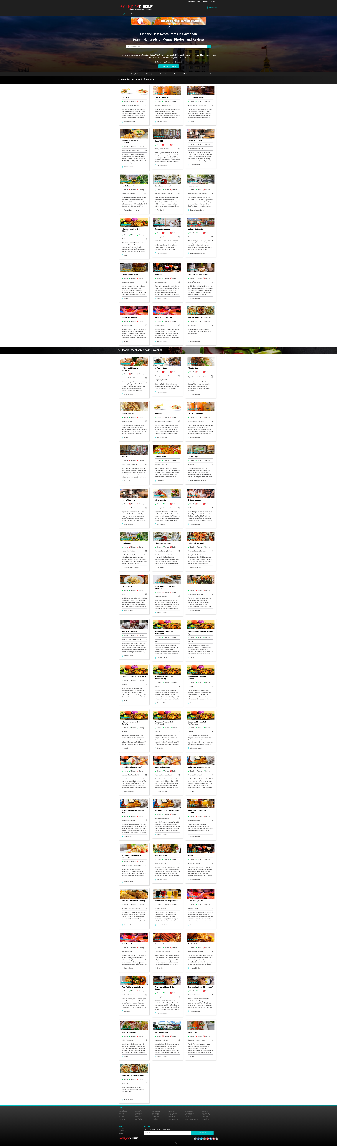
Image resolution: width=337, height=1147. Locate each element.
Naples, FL (170, 1114)
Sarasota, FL (205, 1110)
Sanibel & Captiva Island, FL (191, 1119)
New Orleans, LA (172, 1118)
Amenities (210, 74)
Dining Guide (124, 14)
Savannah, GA (213, 7)
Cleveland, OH (138, 1111)
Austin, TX (121, 1114)
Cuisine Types (150, 74)
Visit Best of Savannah (169, 66)
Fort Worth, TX (155, 1110)
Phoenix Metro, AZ (189, 1113)
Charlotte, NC (122, 1119)
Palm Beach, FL (188, 1110)
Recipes (141, 14)
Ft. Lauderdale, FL (156, 1111)
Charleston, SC (122, 1118)
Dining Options (135, 74)
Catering (148, 14)
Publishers (121, 1130)
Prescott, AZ (188, 1116)
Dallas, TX (137, 1114)
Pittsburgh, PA (188, 1114)
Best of (133, 14)
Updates (121, 1133)
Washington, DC (205, 1119)
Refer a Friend (122, 1132)
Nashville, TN (171, 1116)
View (123, 74)
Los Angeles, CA (156, 1118)
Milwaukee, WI (171, 1111)
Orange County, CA (173, 1119)
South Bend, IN (205, 1113)
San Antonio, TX (189, 1118)
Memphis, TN (171, 1110)
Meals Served (187, 74)
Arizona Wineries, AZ (124, 1111)
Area (199, 74)
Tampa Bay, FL (205, 1118)
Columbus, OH (138, 1113)
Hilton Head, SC (155, 1114)
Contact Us (215, 1)
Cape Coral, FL (122, 1116)
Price (176, 74)
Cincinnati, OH (138, 1110)
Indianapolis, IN (155, 1116)
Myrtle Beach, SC (172, 1113)
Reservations (164, 74)
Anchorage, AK (122, 1110)
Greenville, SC (155, 1113)
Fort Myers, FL (138, 1118)
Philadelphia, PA (189, 1111)
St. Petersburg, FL (206, 1114)
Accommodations (160, 14)
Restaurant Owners (195, 1)
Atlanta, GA (121, 1113)
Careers (206, 1)
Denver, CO (138, 1116)
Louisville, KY (155, 1119)
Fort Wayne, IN (138, 1119)
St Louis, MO (205, 1116)
